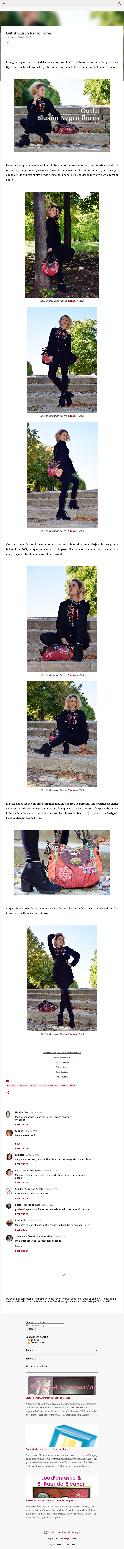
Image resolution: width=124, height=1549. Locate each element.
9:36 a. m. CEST (30, 1131)
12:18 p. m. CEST (60, 1236)
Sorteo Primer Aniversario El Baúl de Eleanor (48, 1398)
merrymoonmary (70, 1539)
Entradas (35, 1339)
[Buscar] (13, 3)
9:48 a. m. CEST (34, 1221)
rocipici (19, 1154)
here (68, 1057)
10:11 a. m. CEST (32, 1155)
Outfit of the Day (48, 1086)
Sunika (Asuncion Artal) (29, 1189)
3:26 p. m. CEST (50, 1189)
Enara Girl (21, 1220)
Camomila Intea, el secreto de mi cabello (46, 1449)
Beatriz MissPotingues (28, 1170)
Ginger (19, 1131)
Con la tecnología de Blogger (64, 1532)
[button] (8, 43)
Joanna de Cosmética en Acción (33, 1236)
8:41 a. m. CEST (36, 1113)
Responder (21, 1124)
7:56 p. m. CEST (47, 1205)
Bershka (11, 1086)
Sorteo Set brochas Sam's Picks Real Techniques (49, 1500)
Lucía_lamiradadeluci (27, 1204)
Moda (33, 1086)
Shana (64, 1086)
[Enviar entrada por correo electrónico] (8, 1082)
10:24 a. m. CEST (50, 1171)
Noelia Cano (22, 1112)
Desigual (23, 1086)
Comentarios (37, 1342)
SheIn (72, 1086)
